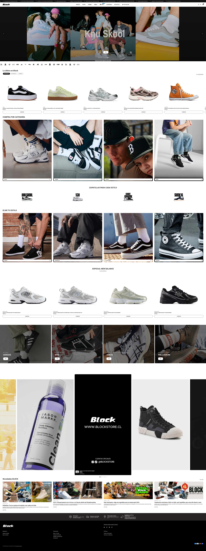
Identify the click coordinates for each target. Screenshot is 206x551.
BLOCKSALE (13, 73)
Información (55, 531)
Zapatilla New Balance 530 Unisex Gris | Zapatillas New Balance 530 (67, 312)
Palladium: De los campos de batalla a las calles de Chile (19, 505)
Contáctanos (55, 538)
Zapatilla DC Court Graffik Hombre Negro (87, 471)
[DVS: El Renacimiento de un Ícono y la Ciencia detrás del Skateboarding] (77, 490)
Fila (124, 107)
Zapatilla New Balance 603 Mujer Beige (112, 312)
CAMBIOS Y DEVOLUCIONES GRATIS (12, 1)
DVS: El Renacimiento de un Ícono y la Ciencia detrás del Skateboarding (74, 502)
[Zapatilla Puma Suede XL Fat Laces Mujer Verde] (62, 91)
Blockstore (5, 531)
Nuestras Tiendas (6, 533)
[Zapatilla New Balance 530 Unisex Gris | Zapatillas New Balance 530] (77, 291)
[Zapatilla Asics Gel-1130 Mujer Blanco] (103, 91)
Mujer (5, 179)
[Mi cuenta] (199, 4)
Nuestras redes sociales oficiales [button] (111, 524)
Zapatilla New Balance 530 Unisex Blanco (11, 312)
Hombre (56, 179)
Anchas (5, 260)
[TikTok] (113, 527)
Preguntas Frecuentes (57, 534)
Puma (44, 107)
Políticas (106, 531)
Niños (157, 179)
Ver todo (201, 479)
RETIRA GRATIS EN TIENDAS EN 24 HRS (28, 1)
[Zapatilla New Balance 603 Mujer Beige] (128, 291)
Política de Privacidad (108, 533)
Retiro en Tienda (56, 533)
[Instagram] (107, 527)
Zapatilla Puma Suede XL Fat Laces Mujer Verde (53, 108)
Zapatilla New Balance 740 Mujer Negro (162, 312)
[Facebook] (105, 527)
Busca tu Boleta (5, 534)
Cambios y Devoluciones (57, 536)
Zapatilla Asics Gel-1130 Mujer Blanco (92, 108)
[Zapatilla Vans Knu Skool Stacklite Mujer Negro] (22, 91)
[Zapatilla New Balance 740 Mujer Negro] (178, 291)
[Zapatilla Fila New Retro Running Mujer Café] (143, 91)
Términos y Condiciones (108, 534)
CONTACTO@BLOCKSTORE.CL (79, 1)
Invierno (157, 260)
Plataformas (108, 260)
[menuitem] (78, 4)
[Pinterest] (110, 527)
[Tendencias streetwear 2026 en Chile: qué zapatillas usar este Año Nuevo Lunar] (178, 490)
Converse (166, 107)
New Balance (5, 311)
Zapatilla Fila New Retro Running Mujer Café (133, 108)
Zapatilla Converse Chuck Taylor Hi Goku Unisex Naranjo (176, 108)
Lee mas (4, 509)
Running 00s (57, 260)
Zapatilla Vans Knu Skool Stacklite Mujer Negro (13, 108)
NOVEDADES (6, 73)
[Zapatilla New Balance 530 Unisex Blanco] (27, 291)
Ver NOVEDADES (199, 74)
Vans (3, 107)
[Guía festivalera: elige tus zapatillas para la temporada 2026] (128, 490)
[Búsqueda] (201, 4)
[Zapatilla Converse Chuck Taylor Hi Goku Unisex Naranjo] (183, 91)
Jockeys (20, 73)
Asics (85, 107)
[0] (202, 4)
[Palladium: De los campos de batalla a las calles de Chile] (27, 492)
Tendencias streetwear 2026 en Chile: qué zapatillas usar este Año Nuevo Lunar (177, 502)
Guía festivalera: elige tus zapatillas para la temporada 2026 (121, 502)
